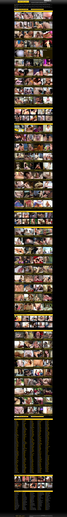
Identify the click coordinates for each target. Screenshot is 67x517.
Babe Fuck (31, 4)
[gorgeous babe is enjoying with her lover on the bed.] (47, 178)
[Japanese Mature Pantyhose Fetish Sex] (47, 272)
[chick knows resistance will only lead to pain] (19, 310)
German (31, 429)
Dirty (22, 446)
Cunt (22, 437)
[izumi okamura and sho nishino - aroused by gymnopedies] (47, 291)
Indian (30, 448)
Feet (22, 463)
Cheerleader (15, 472)
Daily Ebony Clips (25, 504)
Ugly (45, 453)
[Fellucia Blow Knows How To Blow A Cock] (38, 197)
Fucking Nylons (40, 495)
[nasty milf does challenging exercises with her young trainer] (38, 244)
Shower (46, 420)
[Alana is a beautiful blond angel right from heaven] (38, 366)
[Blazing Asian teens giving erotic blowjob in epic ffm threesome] (47, 347)
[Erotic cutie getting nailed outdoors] (28, 169)
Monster (39, 427)
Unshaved (46, 457)
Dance (23, 441)
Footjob (31, 421)
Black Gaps (24, 503)
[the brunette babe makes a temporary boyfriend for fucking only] (19, 84)
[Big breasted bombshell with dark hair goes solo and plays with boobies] (38, 291)
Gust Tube (33, 321)
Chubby (23, 420)
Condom (23, 430)
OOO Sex (47, 509)
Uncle (46, 454)
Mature (38, 421)
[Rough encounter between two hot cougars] (38, 272)
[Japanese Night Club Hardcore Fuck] (47, 300)
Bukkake (15, 462)
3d (14, 420)
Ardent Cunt (48, 114)
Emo (22, 453)
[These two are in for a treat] (38, 263)
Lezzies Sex (39, 508)
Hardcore (31, 440)
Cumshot (23, 436)
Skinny (46, 422)
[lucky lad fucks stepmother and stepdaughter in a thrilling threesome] (47, 338)
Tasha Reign (16, 7)
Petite (38, 447)
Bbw (14, 438)
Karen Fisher (48, 6)
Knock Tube (48, 321)
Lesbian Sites (40, 503)
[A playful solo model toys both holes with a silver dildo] (19, 300)
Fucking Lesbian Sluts (33, 508)
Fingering (23, 467)
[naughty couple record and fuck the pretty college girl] (47, 28)
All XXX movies (33, 114)
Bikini (15, 447)
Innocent (31, 449)
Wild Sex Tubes (26, 224)
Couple (23, 432)
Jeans (30, 454)
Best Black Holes (25, 502)
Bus (14, 463)
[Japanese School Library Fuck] (28, 263)
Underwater (46, 455)
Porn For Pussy (48, 503)
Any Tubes (25, 321)
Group (30, 436)
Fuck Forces (16, 501)
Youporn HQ (33, 224)
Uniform (46, 456)
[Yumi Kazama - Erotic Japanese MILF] (19, 338)
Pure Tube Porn (26, 327)
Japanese (31, 453)
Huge (30, 445)
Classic (23, 421)
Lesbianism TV (40, 501)
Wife (45, 467)
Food (30, 420)
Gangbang (31, 427)
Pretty (38, 454)
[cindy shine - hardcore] (19, 413)
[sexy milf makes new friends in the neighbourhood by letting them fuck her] (19, 244)
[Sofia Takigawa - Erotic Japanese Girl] (19, 291)
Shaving (39, 471)
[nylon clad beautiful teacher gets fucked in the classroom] (28, 272)
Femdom (23, 464)
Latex (30, 462)
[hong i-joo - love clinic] (28, 178)
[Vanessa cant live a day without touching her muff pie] (28, 338)
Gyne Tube (41, 321)
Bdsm (15, 439)
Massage (31, 472)
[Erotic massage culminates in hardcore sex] (28, 291)
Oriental (38, 440)
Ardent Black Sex (25, 501)
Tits (45, 449)
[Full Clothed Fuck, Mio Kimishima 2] (47, 103)
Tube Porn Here (48, 508)
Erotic (22, 454)
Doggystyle (23, 448)
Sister (46, 421)
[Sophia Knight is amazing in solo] (28, 366)
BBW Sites (32, 502)
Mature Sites (47, 494)
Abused (15, 421)
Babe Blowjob (18, 4)
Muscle (38, 429)
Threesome (46, 446)
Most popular (33, 2)
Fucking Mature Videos (41, 493)
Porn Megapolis (48, 496)
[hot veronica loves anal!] (19, 37)
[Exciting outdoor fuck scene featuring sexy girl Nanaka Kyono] (19, 385)
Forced (31, 422)
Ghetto (30, 430)
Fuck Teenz (39, 496)
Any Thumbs (18, 321)
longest (26, 9)
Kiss (30, 458)
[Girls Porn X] (47, 75)
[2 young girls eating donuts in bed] (47, 310)
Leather (31, 464)
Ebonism (18, 488)
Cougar (23, 431)
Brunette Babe (22, 4)
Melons (38, 422)
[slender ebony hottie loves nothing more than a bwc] (28, 84)
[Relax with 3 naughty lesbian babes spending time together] (19, 253)
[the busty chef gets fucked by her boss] (28, 150)
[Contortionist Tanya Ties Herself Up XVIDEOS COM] (47, 263)
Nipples (38, 431)
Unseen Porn (25, 114)
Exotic (23, 457)
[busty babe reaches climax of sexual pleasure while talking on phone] (47, 366)
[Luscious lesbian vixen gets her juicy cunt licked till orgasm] (19, 347)
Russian (39, 466)
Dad (22, 440)
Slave (46, 423)
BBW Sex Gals (32, 500)
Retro (38, 462)
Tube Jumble (16, 504)
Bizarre (15, 449)
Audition (15, 432)
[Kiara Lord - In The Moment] (47, 413)
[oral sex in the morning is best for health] (28, 28)
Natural (38, 430)
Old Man (39, 436)
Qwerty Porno (16, 503)
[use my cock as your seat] (28, 103)
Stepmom (46, 432)
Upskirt (46, 458)
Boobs (15, 456)
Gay (30, 428)
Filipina (23, 466)
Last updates (37, 2)
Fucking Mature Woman (41, 494)
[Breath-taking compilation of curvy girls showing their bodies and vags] (19, 263)
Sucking (46, 437)
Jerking (31, 455)
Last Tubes (16, 499)
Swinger (46, 440)
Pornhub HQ (16, 500)
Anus (15, 428)
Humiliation (31, 446)
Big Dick (15, 445)
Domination (23, 450)
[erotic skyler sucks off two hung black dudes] (28, 413)
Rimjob (38, 465)
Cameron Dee (37, 6)
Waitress (46, 462)
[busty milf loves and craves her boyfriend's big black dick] (28, 75)
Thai (45, 445)
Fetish (23, 465)
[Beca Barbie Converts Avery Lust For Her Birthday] (38, 84)
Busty (15, 464)
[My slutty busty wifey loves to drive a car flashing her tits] (38, 253)
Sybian (46, 441)
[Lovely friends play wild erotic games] (38, 413)
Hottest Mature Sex (40, 500)
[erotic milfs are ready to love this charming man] (28, 56)
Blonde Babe (45, 4)
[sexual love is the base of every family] (38, 178)
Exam (22, 456)
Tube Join (41, 114)
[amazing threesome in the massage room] (28, 131)
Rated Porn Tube (33, 327)
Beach (15, 440)
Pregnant (39, 453)
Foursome (31, 423)
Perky (38, 446)
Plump (38, 450)
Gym (30, 437)
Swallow (46, 438)
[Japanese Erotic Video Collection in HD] (38, 75)
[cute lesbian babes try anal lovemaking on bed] (19, 150)
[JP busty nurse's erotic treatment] (47, 131)
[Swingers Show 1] (38, 394)
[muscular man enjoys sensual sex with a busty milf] (28, 37)
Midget (38, 423)
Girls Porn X (47, 502)
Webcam (46, 463)
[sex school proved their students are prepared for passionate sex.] (47, 253)
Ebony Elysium (33, 488)
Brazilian (15, 458)
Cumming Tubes (33, 503)
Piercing (39, 448)
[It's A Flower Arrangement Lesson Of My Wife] (19, 169)
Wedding (46, 464)
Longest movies (41, 2)
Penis (38, 445)
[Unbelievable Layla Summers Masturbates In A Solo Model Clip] (38, 300)
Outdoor (39, 441)
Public (38, 458)
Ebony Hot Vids (49, 488)
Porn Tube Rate (18, 327)
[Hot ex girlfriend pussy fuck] (28, 385)
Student (46, 436)
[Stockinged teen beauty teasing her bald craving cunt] (19, 394)
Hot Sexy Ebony (32, 495)
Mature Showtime (48, 493)
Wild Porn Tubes (18, 224)
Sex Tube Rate (41, 327)
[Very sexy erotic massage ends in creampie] (28, 310)
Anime (15, 427)
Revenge (39, 463)
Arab (15, 429)
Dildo (22, 445)
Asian (15, 430)
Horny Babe (48, 4)
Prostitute (39, 457)
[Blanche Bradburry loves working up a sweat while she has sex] (38, 169)
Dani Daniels (45, 6)
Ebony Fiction (41, 488)
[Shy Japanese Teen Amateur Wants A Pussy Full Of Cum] (19, 56)
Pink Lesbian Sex (48, 495)
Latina (30, 463)
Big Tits (15, 446)
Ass (14, 431)
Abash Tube (41, 224)
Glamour (31, 432)
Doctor (23, 447)
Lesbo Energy (40, 504)
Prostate (39, 456)
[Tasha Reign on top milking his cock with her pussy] (28, 394)
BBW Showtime (32, 501)
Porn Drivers (16, 502)
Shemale (39, 472)
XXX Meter (47, 501)
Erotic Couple (16, 5)
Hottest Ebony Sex (33, 496)
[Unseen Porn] (47, 37)
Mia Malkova (30, 6)
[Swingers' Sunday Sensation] (38, 338)
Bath (15, 436)
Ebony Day (25, 488)
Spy (45, 430)
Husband (31, 447)
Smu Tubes (49, 327)
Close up (23, 423)
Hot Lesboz (39, 499)
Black (15, 450)
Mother (38, 428)
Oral (38, 437)
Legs (30, 465)
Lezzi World (39, 509)
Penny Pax (41, 6)
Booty (15, 457)
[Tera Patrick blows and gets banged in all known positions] (38, 131)
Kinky (30, 457)
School (38, 467)
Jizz (30, 456)
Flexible (23, 472)
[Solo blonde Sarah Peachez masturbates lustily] (38, 347)
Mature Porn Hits (48, 492)
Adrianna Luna (26, 6)
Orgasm (39, 438)
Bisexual (15, 448)
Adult (49, 224)
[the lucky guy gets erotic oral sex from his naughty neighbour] (19, 75)
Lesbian (31, 466)
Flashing (23, 471)
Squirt (46, 431)
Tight (45, 447)
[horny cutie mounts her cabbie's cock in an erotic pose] (28, 197)
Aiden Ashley (22, 6)
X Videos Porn (47, 504)
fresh (21, 9)
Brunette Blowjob (27, 4)
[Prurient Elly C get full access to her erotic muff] (19, 131)
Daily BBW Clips (32, 504)
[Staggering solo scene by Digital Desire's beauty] (28, 347)
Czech (23, 439)
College (23, 427)
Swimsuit (46, 439)
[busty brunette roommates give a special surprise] (47, 84)
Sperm (46, 429)
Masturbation (39, 420)
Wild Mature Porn (48, 500)
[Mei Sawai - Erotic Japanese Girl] (47, 385)
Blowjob (15, 453)
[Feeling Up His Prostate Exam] (38, 150)
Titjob (46, 448)
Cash (15, 467)
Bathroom (15, 437)
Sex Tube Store (18, 114)
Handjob (31, 439)
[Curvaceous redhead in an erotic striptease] (47, 169)
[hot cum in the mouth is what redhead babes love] (38, 37)
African (15, 423)
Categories (45, 2)
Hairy (30, 438)
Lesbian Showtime (40, 502)
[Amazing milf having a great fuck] (28, 300)
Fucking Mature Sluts (40, 492)
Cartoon (15, 466)
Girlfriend (31, 431)
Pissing (38, 449)
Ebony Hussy (32, 492)
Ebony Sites (32, 494)
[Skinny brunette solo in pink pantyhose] (19, 272)
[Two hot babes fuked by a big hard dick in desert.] (19, 103)
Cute (22, 438)
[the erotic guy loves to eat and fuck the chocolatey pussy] (47, 197)
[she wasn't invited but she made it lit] (38, 103)
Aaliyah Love (18, 6)
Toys (45, 450)
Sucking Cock (37, 4)
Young (46, 471)
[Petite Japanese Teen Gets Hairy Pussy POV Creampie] (19, 178)
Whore (46, 466)
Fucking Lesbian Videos (33, 509)
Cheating (15, 471)
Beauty (15, 441)
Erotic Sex (34, 4)
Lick (30, 467)
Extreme (23, 458)
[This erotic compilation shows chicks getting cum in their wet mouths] (47, 244)
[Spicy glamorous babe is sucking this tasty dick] (38, 385)
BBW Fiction (32, 499)
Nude (38, 432)
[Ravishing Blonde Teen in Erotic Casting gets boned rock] (38, 28)
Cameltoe (15, 465)
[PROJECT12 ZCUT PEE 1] (28, 244)
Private (38, 455)
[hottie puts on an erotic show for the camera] (47, 150)
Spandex (46, 427)
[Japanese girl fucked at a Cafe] (28, 253)
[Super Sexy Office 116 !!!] (38, 310)
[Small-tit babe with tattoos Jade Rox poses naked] (19, 366)
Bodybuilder (15, 454)
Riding (38, 464)
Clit (22, 422)
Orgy (38, 439)
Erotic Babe (41, 4)
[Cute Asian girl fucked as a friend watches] (19, 197)
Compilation (23, 429)
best (16, 9)
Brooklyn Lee (33, 6)
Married (31, 471)
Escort (23, 455)
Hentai (30, 441)
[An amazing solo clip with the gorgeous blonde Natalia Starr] (47, 394)
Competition (23, 428)
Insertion (31, 450)
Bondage (15, 455)
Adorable (15, 422)
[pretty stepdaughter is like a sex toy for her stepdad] (38, 56)
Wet (45, 465)
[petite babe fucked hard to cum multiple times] (19, 28)
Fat (22, 462)
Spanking (46, 428)
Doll (22, 449)
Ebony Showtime (33, 493)
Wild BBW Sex (47, 499)
